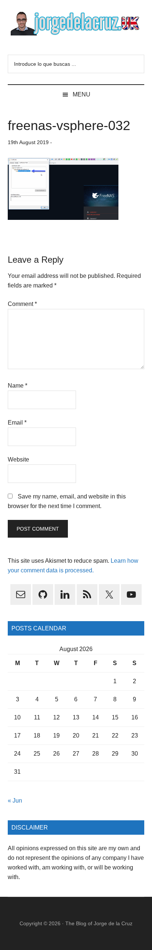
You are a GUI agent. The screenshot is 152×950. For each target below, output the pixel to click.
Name (17, 385)
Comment (22, 304)
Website (18, 459)
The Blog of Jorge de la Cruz (98, 923)
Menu (81, 94)
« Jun (15, 800)
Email (17, 422)
